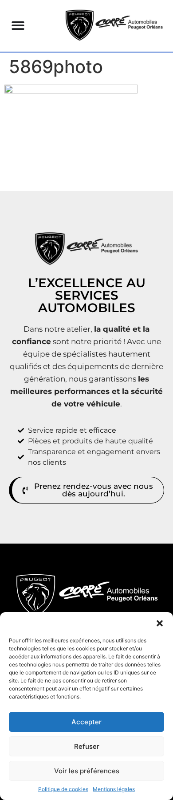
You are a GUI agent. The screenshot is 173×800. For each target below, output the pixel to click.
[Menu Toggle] (18, 25)
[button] (159, 623)
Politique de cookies (63, 789)
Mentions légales (114, 789)
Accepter (86, 722)
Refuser (86, 746)
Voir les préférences (86, 771)
